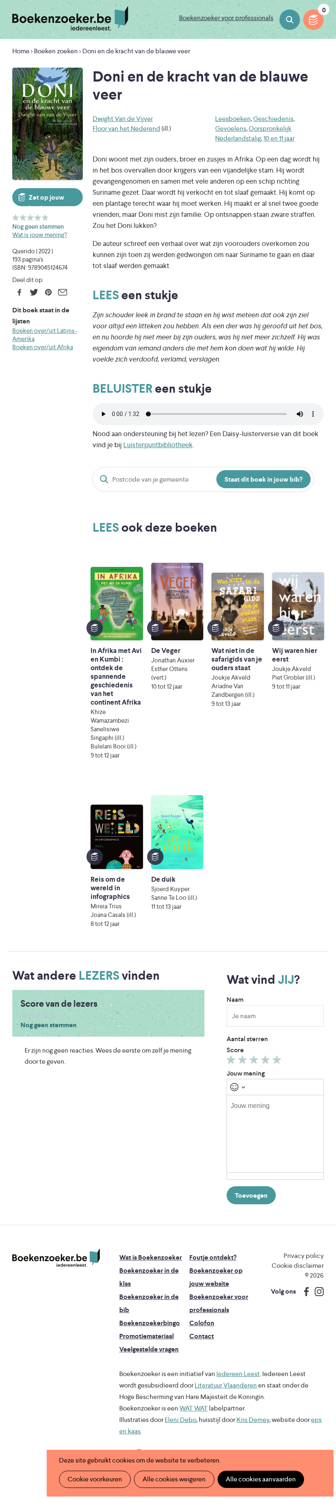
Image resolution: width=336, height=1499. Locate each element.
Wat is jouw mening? (39, 235)
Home (21, 51)
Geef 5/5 (45, 217)
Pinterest (48, 292)
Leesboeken (233, 118)
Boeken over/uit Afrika (42, 347)
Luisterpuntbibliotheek (158, 444)
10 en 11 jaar (279, 138)
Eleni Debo (180, 1419)
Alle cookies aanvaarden (261, 1479)
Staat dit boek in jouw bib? (263, 479)
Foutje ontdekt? (212, 1257)
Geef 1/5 (15, 217)
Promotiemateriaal (146, 1336)
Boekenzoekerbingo (149, 1323)
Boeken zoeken (289, 19)
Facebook (19, 292)
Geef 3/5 (30, 217)
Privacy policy (304, 1255)
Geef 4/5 (37, 217)
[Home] (56, 1258)
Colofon (201, 1323)
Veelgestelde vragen (149, 1349)
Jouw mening (246, 1073)
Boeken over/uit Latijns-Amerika (44, 335)
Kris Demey (252, 1419)
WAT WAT (193, 1408)
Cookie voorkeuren (95, 1479)
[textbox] (275, 1134)
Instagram (316, 1291)
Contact (201, 1336)
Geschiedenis (273, 118)
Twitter (34, 292)
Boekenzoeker (70, 18)
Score (235, 1050)
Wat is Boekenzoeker (150, 1257)
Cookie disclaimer (298, 1265)
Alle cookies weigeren (174, 1479)
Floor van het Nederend (126, 128)
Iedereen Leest (238, 1373)
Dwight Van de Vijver (123, 118)
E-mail (62, 292)
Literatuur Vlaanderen (226, 1385)
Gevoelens (230, 128)
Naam (235, 999)
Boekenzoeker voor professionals (226, 18)
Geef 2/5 (23, 217)
